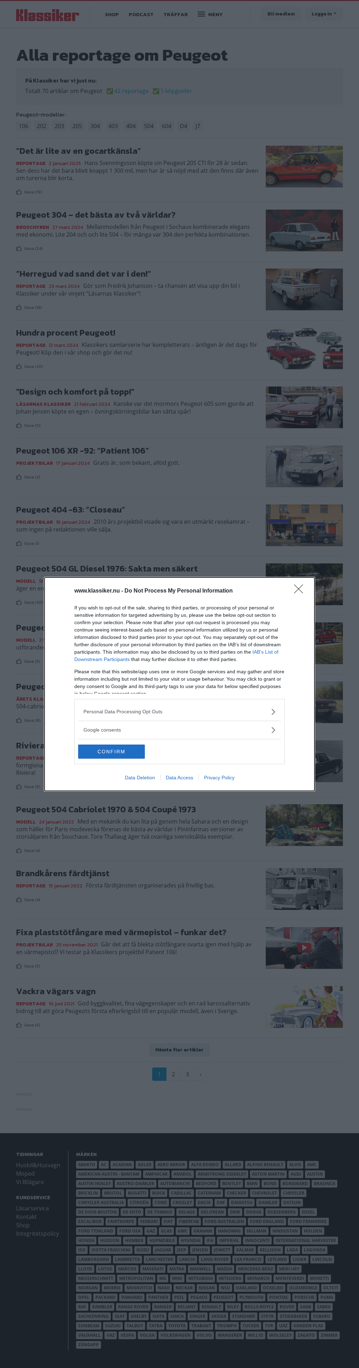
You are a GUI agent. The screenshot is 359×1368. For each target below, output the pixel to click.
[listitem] (179, 711)
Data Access (179, 777)
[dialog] (179, 684)
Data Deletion (140, 777)
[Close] (300, 591)
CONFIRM (111, 751)
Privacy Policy (219, 777)
